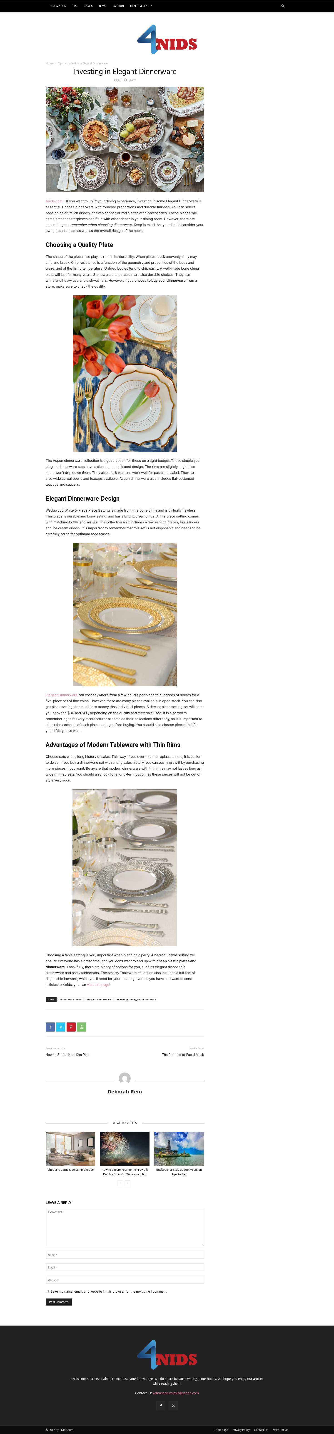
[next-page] (127, 1183)
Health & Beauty (141, 6)
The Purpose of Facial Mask (183, 1055)
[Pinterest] (71, 1027)
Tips (74, 6)
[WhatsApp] (81, 1027)
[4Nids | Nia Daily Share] (167, 38)
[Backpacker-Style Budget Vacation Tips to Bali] (179, 1149)
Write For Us (280, 1430)
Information (57, 6)
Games (88, 6)
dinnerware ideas (71, 999)
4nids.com (54, 201)
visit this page (98, 984)
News (102, 6)
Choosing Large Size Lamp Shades (70, 1169)
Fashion (118, 6)
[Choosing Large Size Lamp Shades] (70, 1149)
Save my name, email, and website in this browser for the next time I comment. (108, 1291)
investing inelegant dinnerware (136, 999)
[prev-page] (120, 1183)
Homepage (221, 1430)
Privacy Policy (241, 1430)
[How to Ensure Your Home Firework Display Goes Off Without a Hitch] (125, 1149)
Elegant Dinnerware (61, 695)
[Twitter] (60, 1027)
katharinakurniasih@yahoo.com (176, 1393)
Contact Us (261, 1430)
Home (50, 63)
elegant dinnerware (99, 999)
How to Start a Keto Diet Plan (67, 1055)
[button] (282, 6)
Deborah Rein (125, 1091)
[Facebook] (50, 1027)
